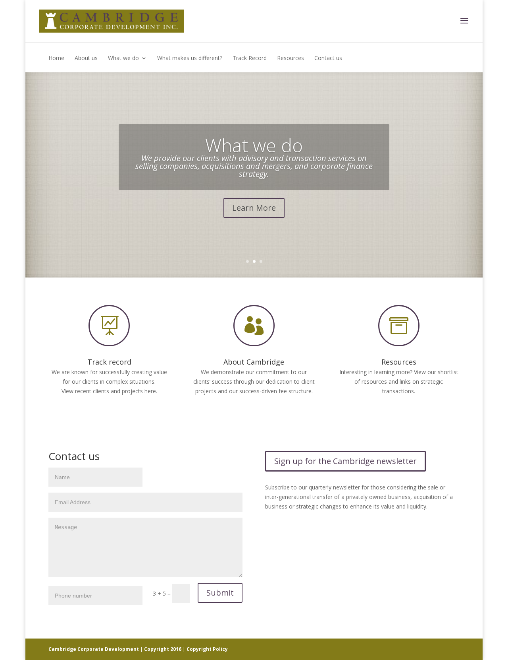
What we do (123, 58)
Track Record (250, 58)
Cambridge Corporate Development (93, 649)
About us (86, 58)
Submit (220, 592)
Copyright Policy (207, 649)
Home (56, 58)
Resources (290, 58)
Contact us (328, 58)
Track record (109, 362)
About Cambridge (253, 362)
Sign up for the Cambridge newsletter (345, 461)
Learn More (254, 207)
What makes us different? (189, 58)
